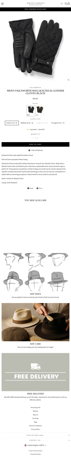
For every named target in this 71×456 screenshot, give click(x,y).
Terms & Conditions (35, 425)
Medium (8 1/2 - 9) (27, 123)
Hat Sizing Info (35, 407)
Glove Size (35, 119)
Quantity (35, 134)
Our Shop (35, 418)
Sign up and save (35, 435)
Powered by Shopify (35, 454)
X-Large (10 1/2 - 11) (58, 123)
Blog (35, 422)
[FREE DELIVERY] (35, 372)
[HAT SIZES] (35, 272)
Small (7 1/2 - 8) (11, 123)
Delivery (35, 411)
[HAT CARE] (35, 322)
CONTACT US (34, 440)
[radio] (31, 110)
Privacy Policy (35, 429)
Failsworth (35, 87)
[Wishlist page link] (62, 4)
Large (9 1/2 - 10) (42, 123)
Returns (35, 415)
